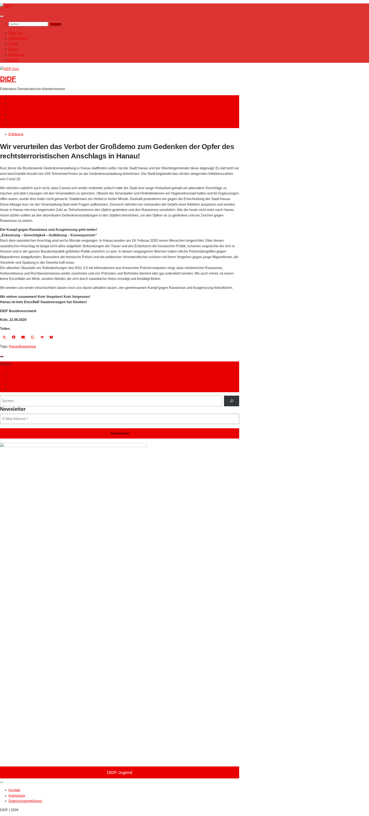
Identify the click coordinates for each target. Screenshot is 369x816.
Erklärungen (18, 38)
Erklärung (16, 134)
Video (13, 49)
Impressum (17, 795)
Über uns (15, 33)
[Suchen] (231, 401)
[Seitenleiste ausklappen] (1, 356)
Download (16, 54)
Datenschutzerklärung (25, 801)
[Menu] (1, 16)
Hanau (14, 346)
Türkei (13, 43)
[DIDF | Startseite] (6, 6)
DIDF (8, 79)
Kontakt (14, 790)
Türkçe (14, 60)
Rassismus (27, 346)
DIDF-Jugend (119, 772)
